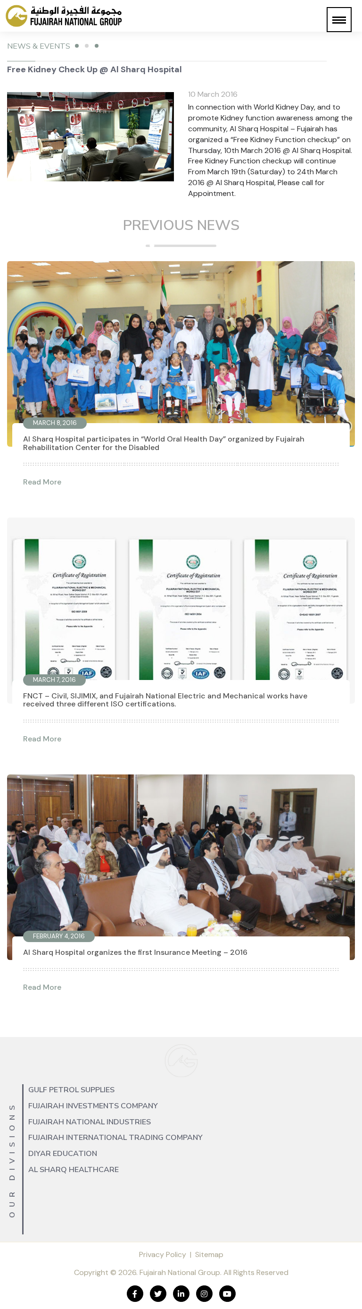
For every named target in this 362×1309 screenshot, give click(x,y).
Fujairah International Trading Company (115, 1137)
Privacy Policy (162, 1254)
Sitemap (209, 1254)
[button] (339, 19)
